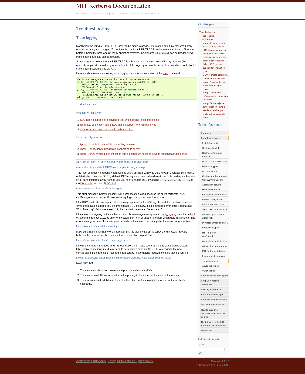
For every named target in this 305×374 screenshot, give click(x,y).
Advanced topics (210, 266)
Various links (208, 270)
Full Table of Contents (208, 338)
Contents (84, 13)
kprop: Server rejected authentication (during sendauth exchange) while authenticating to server (214, 110)
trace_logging (168, 214)
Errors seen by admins (213, 46)
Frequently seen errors (213, 43)
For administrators (210, 138)
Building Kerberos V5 (211, 289)
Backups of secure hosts (214, 194)
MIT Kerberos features (212, 304)
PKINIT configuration (212, 199)
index (124, 13)
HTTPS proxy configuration (209, 234)
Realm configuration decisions (212, 155)
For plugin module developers (210, 282)
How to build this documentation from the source (213, 313)
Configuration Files (211, 148)
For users (206, 133)
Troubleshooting (207, 32)
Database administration (214, 161)
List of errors (206, 39)
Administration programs (214, 246)
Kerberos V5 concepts (212, 294)
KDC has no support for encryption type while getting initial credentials (215, 53)
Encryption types (210, 227)
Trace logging (207, 36)
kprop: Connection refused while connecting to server (215, 96)
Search (137, 13)
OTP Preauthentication (213, 204)
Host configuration (211, 189)
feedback (152, 13)
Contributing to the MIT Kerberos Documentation (213, 324)
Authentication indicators (214, 241)
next (114, 13)
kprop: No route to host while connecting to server (214, 85)
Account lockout (210, 171)
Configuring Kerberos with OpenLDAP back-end (215, 178)
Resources (206, 330)
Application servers (211, 184)
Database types (210, 166)
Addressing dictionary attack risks (213, 216)
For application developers (214, 275)
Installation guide (210, 143)
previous (101, 13)
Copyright (204, 365)
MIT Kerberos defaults (213, 251)
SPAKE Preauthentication (214, 209)
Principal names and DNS (215, 222)
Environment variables (213, 256)
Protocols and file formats (214, 299)
